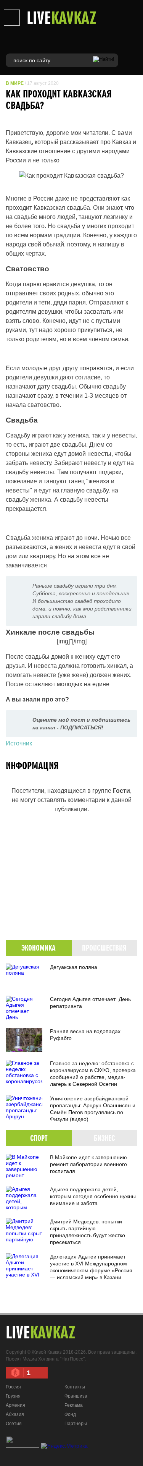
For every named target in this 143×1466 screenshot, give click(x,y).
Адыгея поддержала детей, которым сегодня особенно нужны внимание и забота (93, 1196)
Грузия (13, 1396)
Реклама (73, 1405)
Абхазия (15, 1414)
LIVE (61, 17)
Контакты (74, 1387)
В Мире (15, 83)
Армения (15, 1405)
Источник (19, 743)
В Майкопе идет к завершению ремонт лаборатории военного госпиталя (88, 1164)
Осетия (14, 1423)
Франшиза (75, 1396)
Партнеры (75, 1423)
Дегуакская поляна (73, 967)
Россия (13, 1387)
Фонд (70, 1414)
